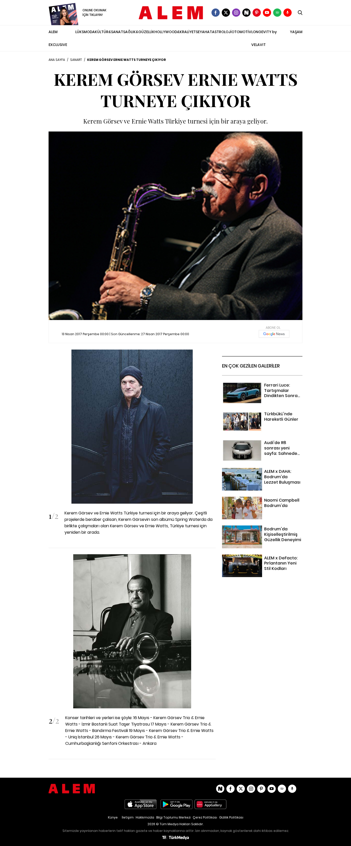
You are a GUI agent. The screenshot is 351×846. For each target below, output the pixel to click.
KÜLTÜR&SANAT (109, 31)
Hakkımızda (145, 817)
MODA (89, 31)
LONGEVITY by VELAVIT (264, 38)
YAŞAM (296, 31)
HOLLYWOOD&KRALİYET (175, 31)
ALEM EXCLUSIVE (58, 38)
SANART (76, 60)
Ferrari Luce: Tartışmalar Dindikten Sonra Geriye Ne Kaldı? (261, 388)
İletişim (128, 817)
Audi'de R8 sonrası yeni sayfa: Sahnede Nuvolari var (260, 445)
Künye (113, 817)
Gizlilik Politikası (231, 817)
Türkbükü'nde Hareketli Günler (251, 414)
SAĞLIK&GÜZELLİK (138, 31)
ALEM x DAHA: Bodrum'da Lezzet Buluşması (253, 474)
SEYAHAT (204, 31)
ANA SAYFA (57, 60)
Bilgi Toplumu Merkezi (173, 817)
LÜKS (79, 31)
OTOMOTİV (241, 31)
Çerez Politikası (205, 817)
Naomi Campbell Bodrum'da (249, 500)
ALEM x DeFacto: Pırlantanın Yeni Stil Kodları (257, 561)
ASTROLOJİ (222, 31)
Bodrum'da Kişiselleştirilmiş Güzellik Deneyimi (255, 532)
